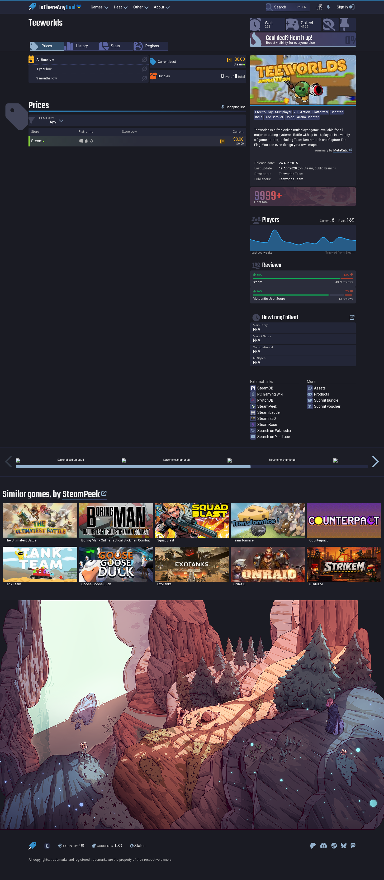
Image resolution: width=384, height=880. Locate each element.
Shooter (337, 112)
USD (109, 846)
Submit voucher (327, 406)
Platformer (320, 112)
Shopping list (235, 107)
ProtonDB (265, 400)
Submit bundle (326, 400)
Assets (320, 388)
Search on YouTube (273, 437)
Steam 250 (266, 418)
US (73, 846)
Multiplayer (283, 112)
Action (305, 112)
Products (321, 394)
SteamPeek (267, 406)
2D (296, 112)
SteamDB (265, 388)
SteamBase (267, 424)
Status (139, 846)
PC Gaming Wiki (270, 394)
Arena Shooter (308, 117)
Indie (258, 117)
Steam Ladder (269, 412)
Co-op (290, 117)
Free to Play (264, 112)
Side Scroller (274, 117)
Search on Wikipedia (274, 431)
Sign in (342, 7)
